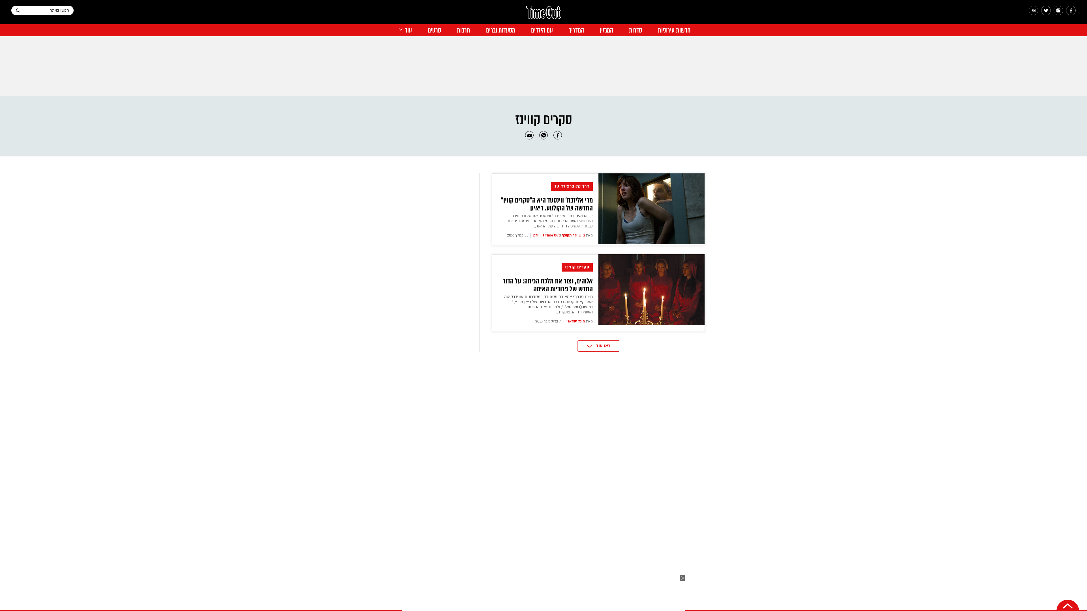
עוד (408, 30)
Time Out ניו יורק (546, 235)
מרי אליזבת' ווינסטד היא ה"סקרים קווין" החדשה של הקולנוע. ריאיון (547, 204)
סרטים (434, 30)
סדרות (635, 30)
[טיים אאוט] (543, 15)
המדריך (576, 30)
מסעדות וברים (500, 30)
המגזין (606, 30)
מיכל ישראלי (575, 321)
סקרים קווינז (577, 267)
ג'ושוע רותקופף (573, 235)
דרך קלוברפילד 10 (572, 186)
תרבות (463, 30)
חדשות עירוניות (674, 30)
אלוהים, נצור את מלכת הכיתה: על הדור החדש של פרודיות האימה (548, 285)
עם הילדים (542, 30)
